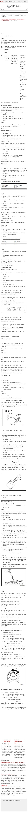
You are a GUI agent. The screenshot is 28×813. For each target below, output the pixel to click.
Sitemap (20, 1)
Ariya (5, 1)
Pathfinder (14, 1)
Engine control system (21, 19)
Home (1, 1)
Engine (14, 19)
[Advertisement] (14, 27)
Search (25, 1)
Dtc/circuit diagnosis (5, 20)
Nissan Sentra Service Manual (7, 19)
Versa (9, 1)
